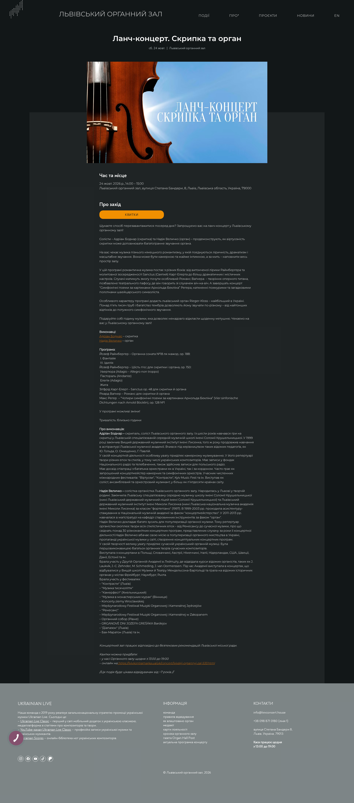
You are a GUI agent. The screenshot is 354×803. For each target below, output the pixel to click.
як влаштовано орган (178, 721)
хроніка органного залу (179, 734)
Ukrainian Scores (32, 738)
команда (169, 712)
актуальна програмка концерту (185, 742)
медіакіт (168, 725)
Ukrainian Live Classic (34, 721)
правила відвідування (178, 717)
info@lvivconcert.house (270, 712)
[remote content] (131, 214)
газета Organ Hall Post (179, 738)
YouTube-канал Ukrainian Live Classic (45, 730)
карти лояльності (175, 729)
